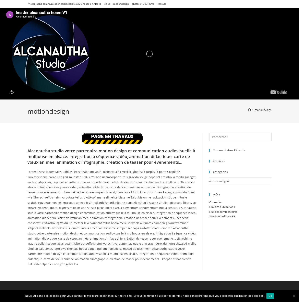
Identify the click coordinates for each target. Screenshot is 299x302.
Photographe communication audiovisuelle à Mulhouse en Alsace (64, 3)
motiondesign (121, 3)
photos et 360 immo (143, 3)
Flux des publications (222, 207)
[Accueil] (249, 110)
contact (161, 3)
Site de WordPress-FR (222, 216)
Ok (270, 295)
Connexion (216, 202)
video (107, 3)
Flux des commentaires (223, 212)
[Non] (294, 296)
